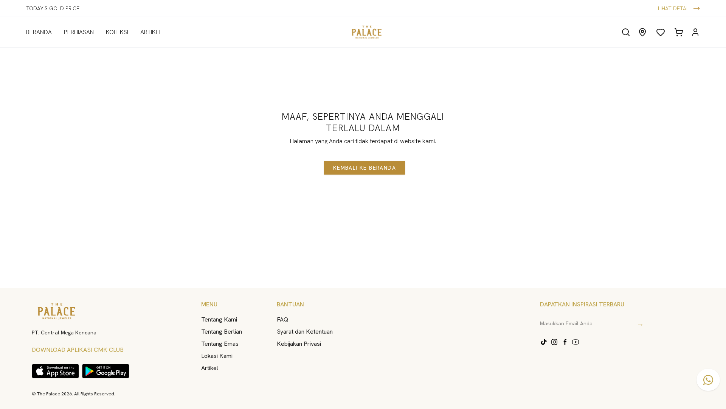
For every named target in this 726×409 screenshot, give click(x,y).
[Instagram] (554, 342)
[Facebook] (565, 342)
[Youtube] (575, 342)
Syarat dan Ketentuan (305, 332)
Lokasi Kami (217, 356)
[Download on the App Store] (55, 371)
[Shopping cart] (678, 32)
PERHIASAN (79, 32)
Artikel (209, 368)
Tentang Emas (220, 344)
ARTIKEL (151, 32)
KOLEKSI (117, 32)
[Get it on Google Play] (105, 371)
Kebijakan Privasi (299, 344)
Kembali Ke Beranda (364, 167)
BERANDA (39, 32)
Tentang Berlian (221, 332)
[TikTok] (544, 342)
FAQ (282, 319)
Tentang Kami (219, 319)
